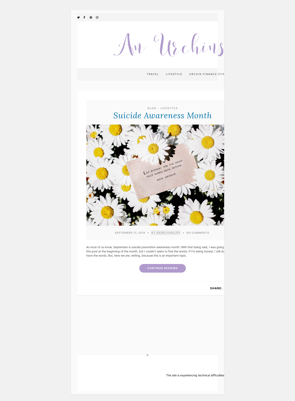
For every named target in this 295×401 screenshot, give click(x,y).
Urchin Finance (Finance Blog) (217, 74)
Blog (152, 108)
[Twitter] (80, 17)
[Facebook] (86, 17)
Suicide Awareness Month (162, 115)
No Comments (197, 232)
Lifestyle (174, 74)
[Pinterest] (93, 17)
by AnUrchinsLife (165, 232)
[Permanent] (162, 224)
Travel (153, 74)
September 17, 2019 (130, 232)
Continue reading (162, 268)
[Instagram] (99, 17)
